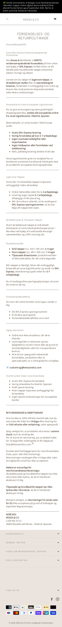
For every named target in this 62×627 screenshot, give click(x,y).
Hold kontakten (16, 560)
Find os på (12, 590)
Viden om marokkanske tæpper (26, 551)
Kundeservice (15, 533)
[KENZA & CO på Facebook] (51, 599)
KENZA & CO (31, 19)
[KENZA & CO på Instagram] (57, 599)
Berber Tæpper (16, 542)
